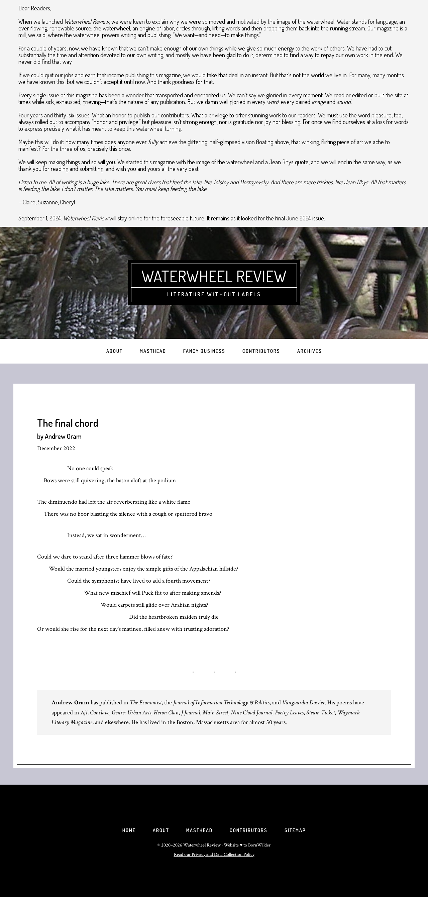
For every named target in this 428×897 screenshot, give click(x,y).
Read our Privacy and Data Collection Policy (214, 855)
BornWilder (259, 845)
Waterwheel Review (214, 276)
